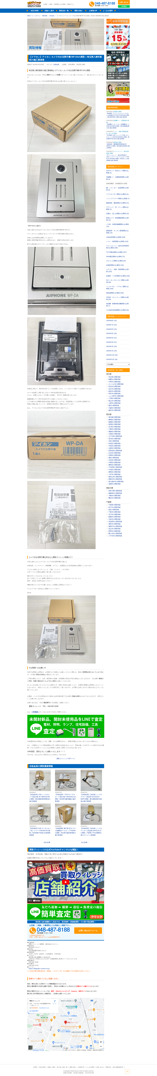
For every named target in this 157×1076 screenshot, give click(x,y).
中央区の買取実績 (114, 469)
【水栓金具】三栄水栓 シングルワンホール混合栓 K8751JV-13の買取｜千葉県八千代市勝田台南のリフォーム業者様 (91, 820)
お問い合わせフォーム (88, 931)
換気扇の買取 (117, 142)
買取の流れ (78, 10)
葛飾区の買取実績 (114, 431)
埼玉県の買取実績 (114, 377)
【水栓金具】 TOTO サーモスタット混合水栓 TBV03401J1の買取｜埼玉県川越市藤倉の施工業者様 (65, 786)
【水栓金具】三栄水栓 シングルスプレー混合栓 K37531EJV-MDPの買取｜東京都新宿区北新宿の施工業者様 (91, 786)
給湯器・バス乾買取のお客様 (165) (118, 276)
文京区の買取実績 (114, 460)
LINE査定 (124, 6)
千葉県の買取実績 (114, 505)
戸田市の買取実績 (114, 382)
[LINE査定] (65, 737)
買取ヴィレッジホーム (33, 15)
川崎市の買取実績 (114, 495)
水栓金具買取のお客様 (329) (115, 237)
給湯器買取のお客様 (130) (115, 265)
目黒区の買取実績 (114, 455)
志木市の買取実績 (114, 389)
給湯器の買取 (117, 111)
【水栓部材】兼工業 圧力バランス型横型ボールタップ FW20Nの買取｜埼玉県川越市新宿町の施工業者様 (65, 820)
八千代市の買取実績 (115, 536)
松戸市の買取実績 (114, 507)
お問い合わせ (123, 2)
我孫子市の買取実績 (115, 526)
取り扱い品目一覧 (62, 1067)
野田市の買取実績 (114, 531)
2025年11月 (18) (111, 359)
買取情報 (44, 15)
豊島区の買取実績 (114, 465)
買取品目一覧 (64, 10)
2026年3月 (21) (111, 342)
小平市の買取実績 (114, 474)
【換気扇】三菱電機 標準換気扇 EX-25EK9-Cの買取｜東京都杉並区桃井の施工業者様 (118, 146)
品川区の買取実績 (114, 427)
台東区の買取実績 (114, 448)
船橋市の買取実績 (114, 517)
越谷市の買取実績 (114, 410)
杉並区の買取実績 (114, 443)
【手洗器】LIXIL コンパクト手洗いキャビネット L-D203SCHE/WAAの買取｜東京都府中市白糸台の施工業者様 (117, 137)
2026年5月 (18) (111, 333)
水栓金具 (51, 15)
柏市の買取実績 (114, 509)
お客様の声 (93, 10)
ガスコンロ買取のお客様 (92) (116, 261)
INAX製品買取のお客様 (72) (115, 256)
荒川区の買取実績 (114, 438)
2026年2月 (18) (111, 346)
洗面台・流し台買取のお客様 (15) (117, 213)
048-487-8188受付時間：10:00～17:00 (102, 4)
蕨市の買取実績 (114, 405)
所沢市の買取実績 (114, 393)
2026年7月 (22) (111, 325)
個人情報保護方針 (118, 1067)
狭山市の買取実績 (114, 401)
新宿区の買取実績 (114, 424)
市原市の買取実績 (114, 519)
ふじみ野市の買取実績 (116, 396)
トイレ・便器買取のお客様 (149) (117, 241)
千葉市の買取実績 (114, 512)
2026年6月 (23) (111, 329)
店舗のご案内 (49, 10)
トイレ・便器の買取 (119, 131)
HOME (35, 1067)
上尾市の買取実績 (114, 403)
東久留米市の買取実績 (116, 481)
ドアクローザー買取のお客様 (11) (117, 194)
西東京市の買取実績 (115, 479)
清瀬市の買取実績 (114, 484)
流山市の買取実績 (114, 528)
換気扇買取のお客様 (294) (115, 293)
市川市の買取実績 (114, 514)
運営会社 (108, 1067)
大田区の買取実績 (114, 434)
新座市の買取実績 (114, 391)
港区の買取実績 (114, 458)
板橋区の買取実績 (114, 422)
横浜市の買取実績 (114, 498)
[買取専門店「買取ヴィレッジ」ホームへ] (34, 7)
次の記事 (84, 842)
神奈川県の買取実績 (115, 491)
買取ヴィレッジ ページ (65, 758)
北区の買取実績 (114, 441)
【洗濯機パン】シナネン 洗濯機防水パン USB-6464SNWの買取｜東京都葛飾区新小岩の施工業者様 (118, 126)
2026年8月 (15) (111, 320)
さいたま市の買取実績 (116, 384)
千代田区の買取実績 (115, 467)
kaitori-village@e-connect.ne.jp (39, 968)
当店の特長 (35, 10)
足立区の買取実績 (114, 453)
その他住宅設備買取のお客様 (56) (117, 310)
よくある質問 (108, 10)
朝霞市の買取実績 (114, 379)
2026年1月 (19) (111, 351)
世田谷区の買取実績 (115, 450)
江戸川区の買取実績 (115, 436)
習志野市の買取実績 (115, 521)
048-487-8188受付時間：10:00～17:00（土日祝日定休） (49, 930)
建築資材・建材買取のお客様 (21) (117, 203)
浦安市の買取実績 (114, 524)
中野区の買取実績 (114, 462)
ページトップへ (127, 1071)
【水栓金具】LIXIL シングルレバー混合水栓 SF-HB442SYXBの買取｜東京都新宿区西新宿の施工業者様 (40, 786)
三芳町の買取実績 (114, 398)
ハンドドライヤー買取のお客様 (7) (118, 198)
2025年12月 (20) (112, 355)
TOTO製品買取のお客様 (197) (116, 252)
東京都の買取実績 (114, 417)
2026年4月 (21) (111, 338)
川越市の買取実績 (114, 408)
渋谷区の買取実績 (114, 446)
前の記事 (47, 842)
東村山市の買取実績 (115, 477)
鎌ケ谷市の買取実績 (115, 533)
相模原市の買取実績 (115, 493)
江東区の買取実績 (114, 429)
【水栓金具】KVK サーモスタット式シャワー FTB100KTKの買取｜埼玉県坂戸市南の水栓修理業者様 (40, 820)
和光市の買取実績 (114, 386)
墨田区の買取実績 (114, 472)
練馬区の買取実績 (114, 419)
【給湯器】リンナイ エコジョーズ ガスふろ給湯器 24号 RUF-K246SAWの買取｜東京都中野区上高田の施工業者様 (117, 115)
